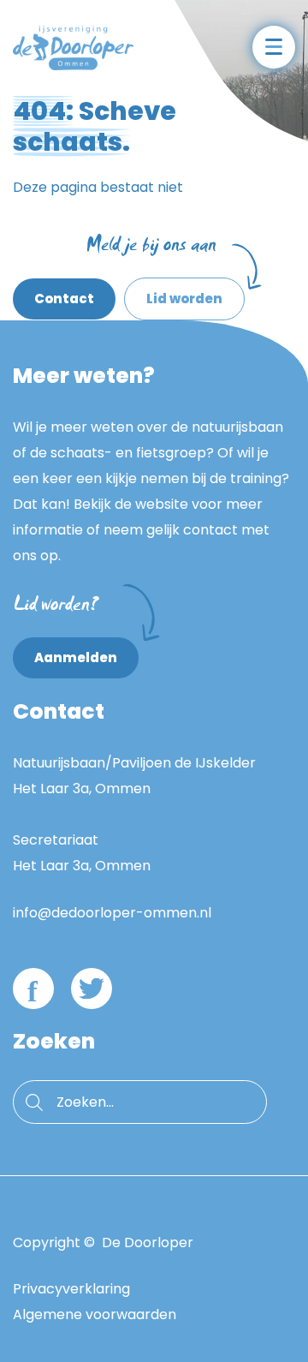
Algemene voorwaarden (94, 1314)
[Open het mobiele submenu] (273, 47)
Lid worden (173, 293)
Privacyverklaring (71, 1289)
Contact (64, 299)
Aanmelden (75, 657)
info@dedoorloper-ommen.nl (112, 913)
